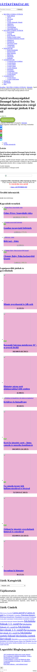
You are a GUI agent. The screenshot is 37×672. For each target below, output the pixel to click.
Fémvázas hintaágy (28, 615)
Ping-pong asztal (12, 43)
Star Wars (34, 641)
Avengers (5, 613)
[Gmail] (18, 131)
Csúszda (9, 34)
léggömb (11, 641)
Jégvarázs (14, 639)
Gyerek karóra (11, 63)
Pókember (28, 641)
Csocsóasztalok (11, 27)
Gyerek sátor (11, 47)
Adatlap (35, 670)
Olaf (24, 641)
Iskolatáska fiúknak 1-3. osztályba (17, 622)
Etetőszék (10, 58)
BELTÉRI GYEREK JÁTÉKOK (13, 14)
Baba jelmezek (11, 53)
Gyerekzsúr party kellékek (15, 61)
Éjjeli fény (6, 644)
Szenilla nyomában (17, 643)
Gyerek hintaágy (9, 619)
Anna (1, 613)
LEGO (9, 17)
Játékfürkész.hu (14, 4)
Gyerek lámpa (11, 66)
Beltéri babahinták (12, 50)
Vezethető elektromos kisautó (15, 38)
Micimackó (16, 641)
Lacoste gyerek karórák (23, 639)
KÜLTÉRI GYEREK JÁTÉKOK (13, 30)
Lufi (8, 641)
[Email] (18, 133)
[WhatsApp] (18, 135)
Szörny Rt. (25, 643)
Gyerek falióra (11, 64)
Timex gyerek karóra (31, 642)
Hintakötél (15, 621)
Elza (5, 615)
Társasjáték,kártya (12, 29)
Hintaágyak (10, 40)
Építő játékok (11, 16)
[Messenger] (18, 129)
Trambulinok (10, 45)
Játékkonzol (10, 25)
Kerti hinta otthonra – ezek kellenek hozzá (15, 664)
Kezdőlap (2, 87)
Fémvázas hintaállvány (7, 617)
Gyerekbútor (10, 71)
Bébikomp (10, 55)
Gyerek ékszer (11, 74)
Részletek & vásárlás (7, 120)
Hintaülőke (21, 621)
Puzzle (9, 21)
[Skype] (18, 139)
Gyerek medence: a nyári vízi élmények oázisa (17, 659)
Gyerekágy (32, 619)
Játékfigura (10, 24)
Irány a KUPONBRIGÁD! (19, 187)
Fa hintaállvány (17, 615)
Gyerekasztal (33, 617)
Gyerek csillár (3, 619)
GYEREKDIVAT (9, 76)
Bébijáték (29, 87)
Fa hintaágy (10, 615)
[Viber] (18, 137)
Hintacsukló (9, 621)
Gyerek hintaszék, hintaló (14, 22)
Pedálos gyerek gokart (13, 37)
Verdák (1, 644)
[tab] (0, 11)
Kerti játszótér (11, 35)
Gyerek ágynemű (12, 73)
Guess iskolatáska (25, 617)
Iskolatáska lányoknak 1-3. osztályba (15, 628)
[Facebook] (18, 126)
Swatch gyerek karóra (6, 643)
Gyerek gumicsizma (13, 79)
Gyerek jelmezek (12, 68)
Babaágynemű (11, 51)
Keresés (20, 9)
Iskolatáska (10, 69)
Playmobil (10, 19)
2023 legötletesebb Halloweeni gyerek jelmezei (17, 654)
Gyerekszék (26, 619)
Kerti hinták (10, 32)
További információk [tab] (9, 144)
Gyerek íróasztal (3, 621)
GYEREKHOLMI (9, 60)
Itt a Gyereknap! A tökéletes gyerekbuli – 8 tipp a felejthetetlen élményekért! (17, 657)
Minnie (21, 641)
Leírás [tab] (5, 143)
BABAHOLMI (8, 48)
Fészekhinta (18, 617)
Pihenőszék (10, 56)
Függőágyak (10, 42)
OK (1, 667)
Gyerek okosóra (18, 619)
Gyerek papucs (11, 77)
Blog (5, 84)
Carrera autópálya (19, 613)
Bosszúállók (9, 613)
